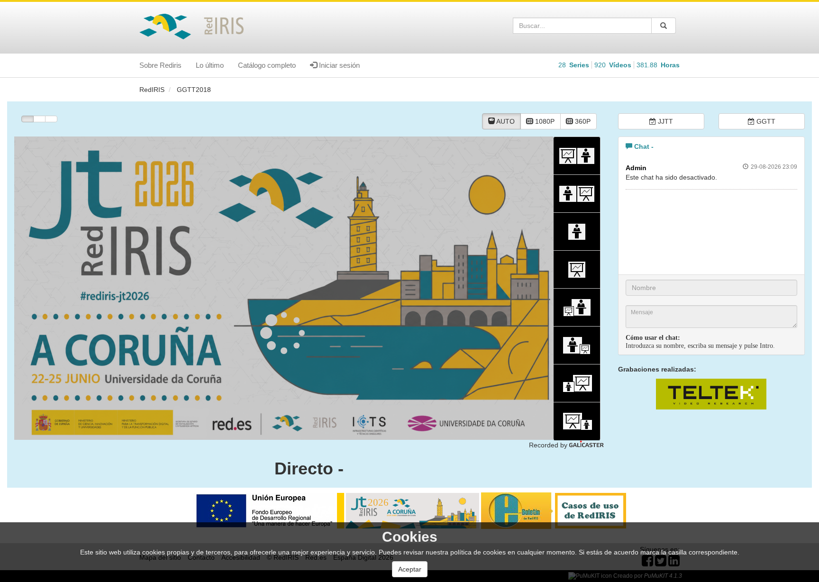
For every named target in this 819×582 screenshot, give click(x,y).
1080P (544, 121)
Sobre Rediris (160, 65)
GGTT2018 (194, 89)
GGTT (765, 121)
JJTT (664, 121)
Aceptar (409, 569)
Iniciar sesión (338, 65)
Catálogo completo (267, 65)
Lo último (210, 65)
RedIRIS (151, 89)
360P (582, 121)
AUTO (505, 121)
